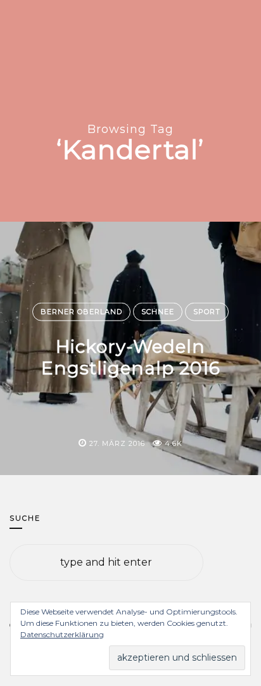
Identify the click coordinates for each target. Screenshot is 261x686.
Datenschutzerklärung (62, 634)
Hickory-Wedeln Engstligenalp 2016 (130, 357)
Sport (206, 311)
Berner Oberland (81, 311)
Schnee (157, 311)
